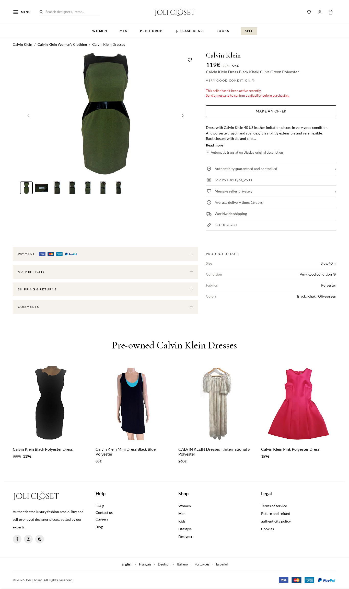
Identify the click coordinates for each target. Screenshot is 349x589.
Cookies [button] (267, 529)
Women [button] (99, 31)
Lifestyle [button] (185, 529)
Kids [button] (181, 521)
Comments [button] (28, 307)
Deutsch (164, 564)
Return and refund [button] (275, 513)
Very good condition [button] (229, 80)
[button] (183, 115)
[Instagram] (28, 539)
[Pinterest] (39, 539)
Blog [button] (99, 527)
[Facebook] (17, 539)
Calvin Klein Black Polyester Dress (43, 449)
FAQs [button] (100, 506)
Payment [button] (27, 254)
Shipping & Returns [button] (37, 289)
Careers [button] (102, 519)
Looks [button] (223, 31)
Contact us (104, 512)
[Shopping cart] (331, 12)
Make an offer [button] (271, 111)
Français (145, 564)
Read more (214, 145)
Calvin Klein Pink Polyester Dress (290, 449)
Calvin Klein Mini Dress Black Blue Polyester (126, 451)
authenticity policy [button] (276, 521)
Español (222, 564)
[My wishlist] (309, 12)
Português (202, 564)
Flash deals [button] (192, 31)
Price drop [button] (151, 31)
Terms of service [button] (274, 506)
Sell (249, 31)
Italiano (182, 564)
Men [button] (124, 31)
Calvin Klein (223, 55)
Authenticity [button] (31, 272)
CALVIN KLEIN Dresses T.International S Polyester (214, 451)
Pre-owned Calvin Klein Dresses (174, 345)
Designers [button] (186, 536)
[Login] (319, 12)
